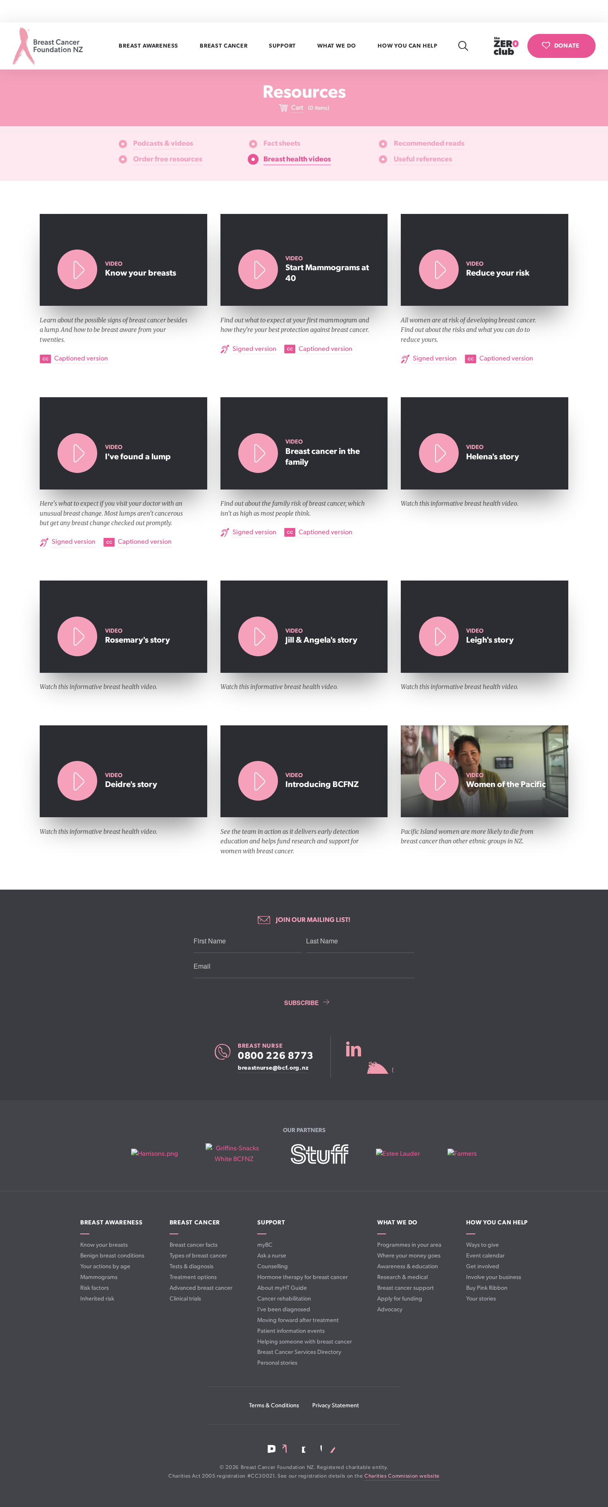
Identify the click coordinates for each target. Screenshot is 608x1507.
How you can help (408, 46)
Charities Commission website (402, 1476)
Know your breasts (104, 1244)
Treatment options (193, 1277)
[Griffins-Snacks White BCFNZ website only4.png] (234, 1153)
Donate (566, 45)
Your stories (481, 1298)
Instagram (301, 1449)
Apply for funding (399, 1298)
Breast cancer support (405, 1287)
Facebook (271, 1449)
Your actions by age (105, 1266)
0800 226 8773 (276, 1056)
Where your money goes (408, 1255)
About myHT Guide (282, 1287)
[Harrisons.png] (154, 1154)
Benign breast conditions (112, 1255)
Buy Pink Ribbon (486, 1287)
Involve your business (493, 1277)
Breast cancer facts (194, 1244)
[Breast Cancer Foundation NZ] (47, 46)
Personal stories (277, 1362)
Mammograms (98, 1277)
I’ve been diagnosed (283, 1309)
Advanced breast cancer (201, 1287)
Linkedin (286, 1449)
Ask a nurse (271, 1255)
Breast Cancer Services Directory (299, 1352)
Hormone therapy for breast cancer (302, 1277)
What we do (337, 46)
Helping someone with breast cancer (304, 1341)
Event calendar (485, 1255)
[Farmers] (462, 1154)
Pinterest (331, 1449)
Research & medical (402, 1277)
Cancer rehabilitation (284, 1298)
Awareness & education (407, 1266)
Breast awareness (149, 46)
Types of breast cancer (198, 1255)
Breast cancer (224, 46)
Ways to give (482, 1244)
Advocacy (389, 1309)
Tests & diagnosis (191, 1266)
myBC (265, 1244)
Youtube (317, 1448)
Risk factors (94, 1287)
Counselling (272, 1266)
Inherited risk (97, 1298)
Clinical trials (185, 1298)
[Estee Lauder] (398, 1154)
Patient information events (291, 1330)
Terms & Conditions (274, 1405)
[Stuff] (319, 1154)
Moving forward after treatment (298, 1320)
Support (283, 46)
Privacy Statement (335, 1405)
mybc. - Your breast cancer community (369, 1057)
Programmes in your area (409, 1244)
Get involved (482, 1266)
